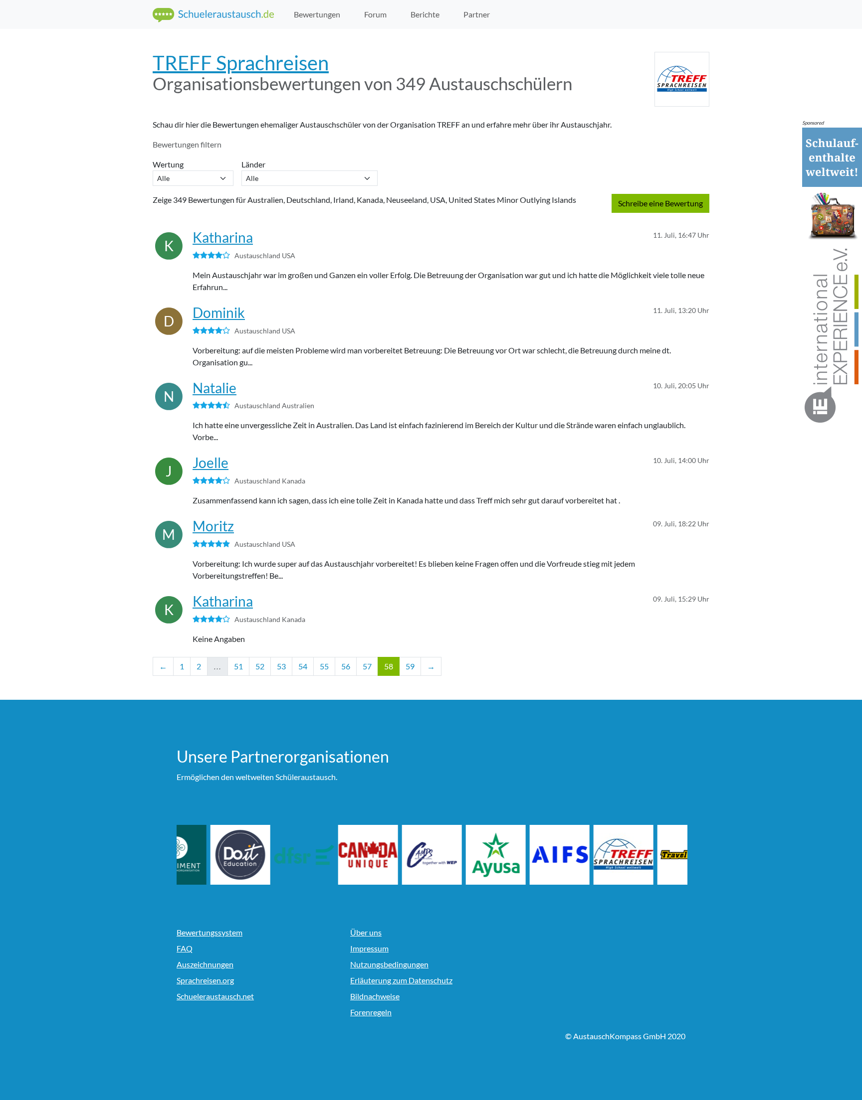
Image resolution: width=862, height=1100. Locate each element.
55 (324, 666)
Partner (476, 14)
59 (410, 666)
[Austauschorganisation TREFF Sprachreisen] (653, 855)
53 (281, 666)
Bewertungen (317, 14)
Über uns (366, 932)
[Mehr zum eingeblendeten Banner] (832, 276)
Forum (375, 14)
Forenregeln (371, 1012)
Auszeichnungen (205, 964)
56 (345, 666)
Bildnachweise (375, 996)
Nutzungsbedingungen (389, 964)
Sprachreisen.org (205, 980)
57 (367, 666)
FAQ (185, 948)
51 (238, 666)
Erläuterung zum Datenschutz (401, 980)
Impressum (369, 948)
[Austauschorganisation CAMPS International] (462, 855)
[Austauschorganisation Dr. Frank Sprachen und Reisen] (334, 855)
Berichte (425, 14)
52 (259, 666)
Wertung (170, 164)
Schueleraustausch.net (215, 996)
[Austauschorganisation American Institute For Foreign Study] (590, 855)
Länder (254, 164)
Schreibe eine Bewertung (660, 203)
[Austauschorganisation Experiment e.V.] (206, 855)
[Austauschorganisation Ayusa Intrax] (526, 855)
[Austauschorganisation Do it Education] (270, 855)
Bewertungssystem (209, 932)
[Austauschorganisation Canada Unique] (398, 855)
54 (302, 666)
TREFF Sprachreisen (241, 63)
